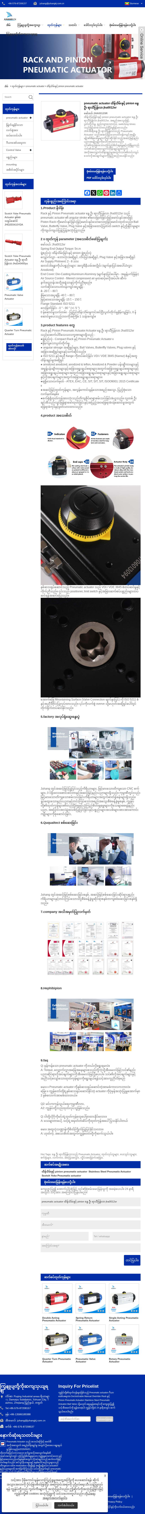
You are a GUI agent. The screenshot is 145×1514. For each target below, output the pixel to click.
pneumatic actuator (35, 86)
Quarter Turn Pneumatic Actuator (56, 1360)
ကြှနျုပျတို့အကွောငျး (29, 25)
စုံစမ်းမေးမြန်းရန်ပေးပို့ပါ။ (122, 25)
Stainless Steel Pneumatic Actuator (110, 1171)
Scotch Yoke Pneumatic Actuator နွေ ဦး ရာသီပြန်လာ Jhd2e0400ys (18, 260)
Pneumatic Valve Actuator (85, 1360)
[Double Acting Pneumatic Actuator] (57, 1298)
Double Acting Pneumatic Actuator (54, 1319)
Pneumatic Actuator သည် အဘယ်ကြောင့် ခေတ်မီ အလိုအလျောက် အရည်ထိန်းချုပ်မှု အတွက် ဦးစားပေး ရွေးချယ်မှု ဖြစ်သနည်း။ (34, 1445)
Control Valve (13, 150)
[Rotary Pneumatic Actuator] (124, 1339)
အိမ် (8, 25)
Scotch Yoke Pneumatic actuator (61, 1175)
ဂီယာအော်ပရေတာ (16, 142)
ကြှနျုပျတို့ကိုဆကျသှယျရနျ (21, 33)
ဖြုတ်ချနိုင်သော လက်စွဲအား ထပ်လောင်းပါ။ (14, 130)
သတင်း (73, 25)
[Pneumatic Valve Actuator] (90, 1339)
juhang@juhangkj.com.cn (52, 3)
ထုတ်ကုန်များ (54, 25)
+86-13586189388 (20, 1414)
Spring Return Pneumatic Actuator (87, 1319)
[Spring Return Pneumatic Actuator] (90, 1298)
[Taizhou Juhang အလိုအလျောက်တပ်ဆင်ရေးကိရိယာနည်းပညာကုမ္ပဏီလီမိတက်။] (10, 16)
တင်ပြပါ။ (132, 1260)
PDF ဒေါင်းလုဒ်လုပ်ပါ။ (99, 177)
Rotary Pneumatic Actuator (119, 1360)
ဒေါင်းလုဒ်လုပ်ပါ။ (93, 25)
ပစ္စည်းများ (11, 157)
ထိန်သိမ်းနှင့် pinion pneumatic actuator (65, 86)
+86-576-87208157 (17, 3)
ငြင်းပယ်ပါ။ (42, 1505)
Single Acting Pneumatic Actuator (123, 1319)
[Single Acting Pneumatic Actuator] (124, 1298)
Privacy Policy (114, 1501)
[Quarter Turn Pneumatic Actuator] (57, 1339)
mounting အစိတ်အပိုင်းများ (15, 167)
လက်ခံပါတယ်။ (66, 1505)
